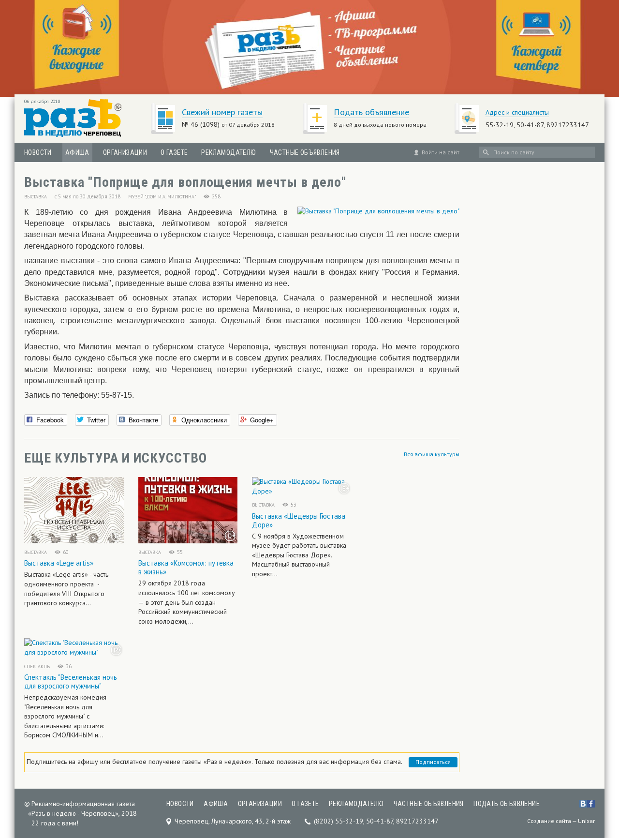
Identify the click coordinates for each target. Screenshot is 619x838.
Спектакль (37, 666)
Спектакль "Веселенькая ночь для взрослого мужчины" (70, 681)
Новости (38, 152)
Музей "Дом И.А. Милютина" (162, 197)
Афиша (77, 152)
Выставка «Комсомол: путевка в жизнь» (186, 567)
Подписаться (433, 761)
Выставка (35, 197)
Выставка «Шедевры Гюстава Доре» (298, 520)
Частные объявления (305, 152)
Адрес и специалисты (517, 112)
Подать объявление (371, 112)
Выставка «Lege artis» (58, 563)
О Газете (174, 152)
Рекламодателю (228, 152)
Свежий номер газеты (222, 112)
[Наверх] (604, 770)
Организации (125, 152)
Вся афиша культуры (431, 454)
